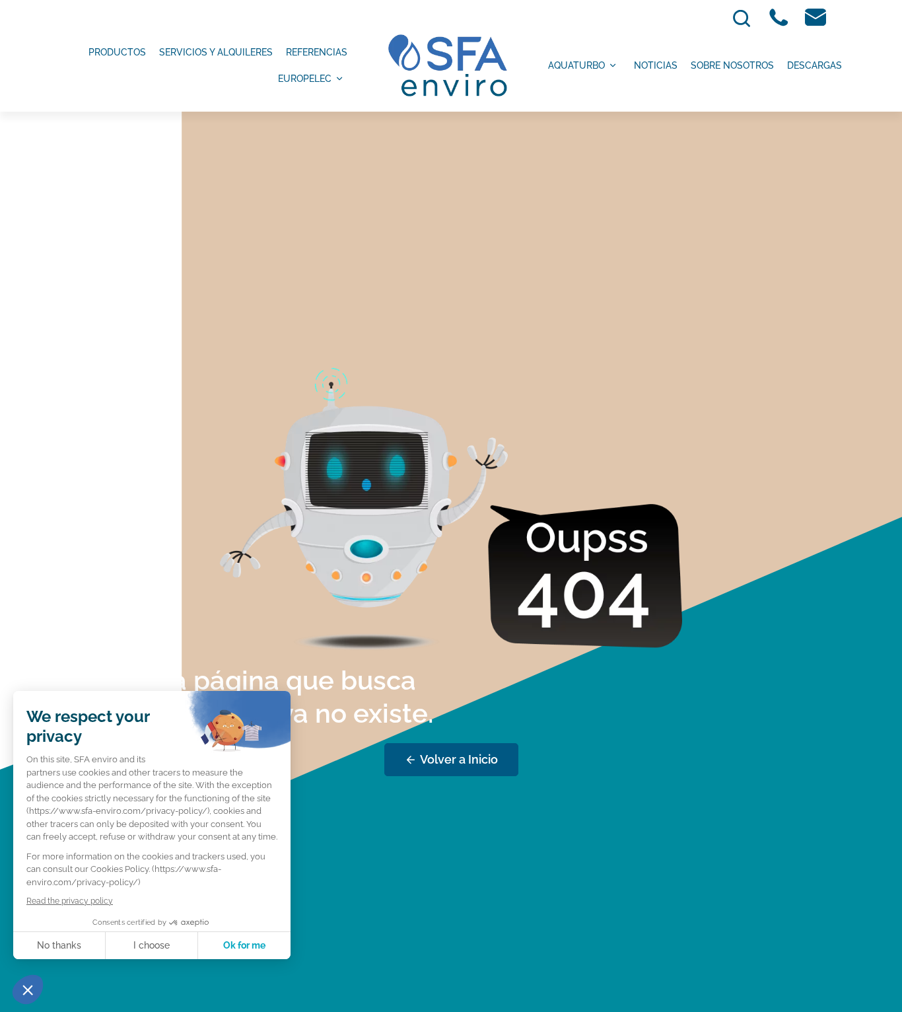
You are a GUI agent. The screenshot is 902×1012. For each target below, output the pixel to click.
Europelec (304, 78)
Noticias (655, 65)
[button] (28, 989)
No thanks (59, 945)
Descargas (814, 65)
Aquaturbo (576, 65)
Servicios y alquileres (216, 52)
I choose (151, 945)
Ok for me (244, 945)
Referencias (316, 52)
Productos (117, 52)
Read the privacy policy (69, 901)
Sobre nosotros (732, 65)
